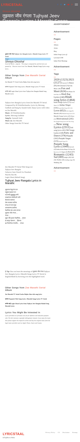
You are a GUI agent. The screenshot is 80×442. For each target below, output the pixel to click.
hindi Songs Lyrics (62, 102)
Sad (59, 157)
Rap (72, 149)
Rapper (65, 152)
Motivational (64, 118)
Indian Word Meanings (60, 61)
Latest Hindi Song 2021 (65, 108)
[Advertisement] (28, 36)
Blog (55, 51)
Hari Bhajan (70, 91)
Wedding (58, 162)
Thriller (61, 160)
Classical (65, 83)
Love (60, 110)
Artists (56, 48)
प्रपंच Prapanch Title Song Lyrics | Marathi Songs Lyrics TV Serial (25, 86)
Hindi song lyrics (64, 98)
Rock (71, 152)
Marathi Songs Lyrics (39, 66)
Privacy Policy (50, 432)
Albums (56, 45)
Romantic (63, 154)
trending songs (70, 160)
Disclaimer (66, 432)
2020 (61, 79)
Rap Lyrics (57, 152)
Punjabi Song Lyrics (61, 145)
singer (67, 157)
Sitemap (75, 432)
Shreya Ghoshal (11, 11)
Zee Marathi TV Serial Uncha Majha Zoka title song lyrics (22, 82)
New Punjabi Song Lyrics (61, 121)
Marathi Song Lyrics (68, 113)
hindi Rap (57, 94)
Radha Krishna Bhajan (63, 149)
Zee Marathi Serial (35, 75)
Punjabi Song (63, 141)
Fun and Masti (62, 90)
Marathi (30, 66)
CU (59, 432)
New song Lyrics (62, 125)
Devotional (63, 86)
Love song (70, 111)
